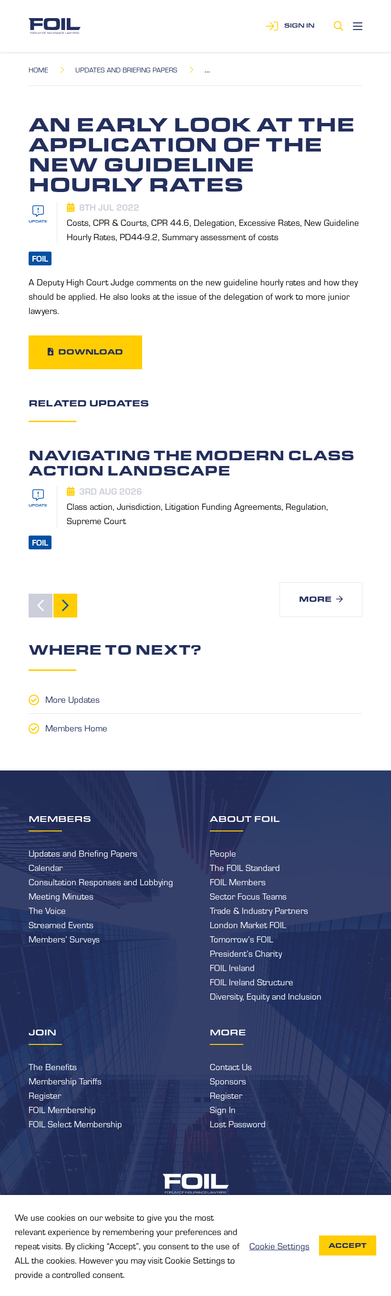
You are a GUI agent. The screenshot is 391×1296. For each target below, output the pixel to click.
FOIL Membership (62, 1109)
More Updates (72, 699)
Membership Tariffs (65, 1080)
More (315, 599)
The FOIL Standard (245, 867)
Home (38, 69)
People (223, 853)
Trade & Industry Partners (259, 910)
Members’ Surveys (64, 938)
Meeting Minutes (61, 896)
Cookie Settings (279, 1245)
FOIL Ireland (232, 967)
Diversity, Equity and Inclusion (265, 996)
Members (60, 818)
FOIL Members (238, 881)
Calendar (45, 867)
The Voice (47, 910)
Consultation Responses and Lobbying (101, 881)
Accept (348, 1245)
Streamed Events (61, 924)
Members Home (76, 727)
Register (45, 1095)
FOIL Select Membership (75, 1123)
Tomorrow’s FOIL (241, 938)
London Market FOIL (248, 924)
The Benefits (53, 1066)
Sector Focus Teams (248, 896)
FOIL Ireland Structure (251, 981)
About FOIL (245, 818)
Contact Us (231, 1066)
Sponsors (228, 1080)
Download (90, 351)
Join (42, 1032)
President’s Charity (246, 953)
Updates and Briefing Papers (126, 69)
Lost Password (238, 1123)
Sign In (223, 1109)
